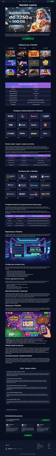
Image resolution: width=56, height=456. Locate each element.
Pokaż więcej (28, 435)
